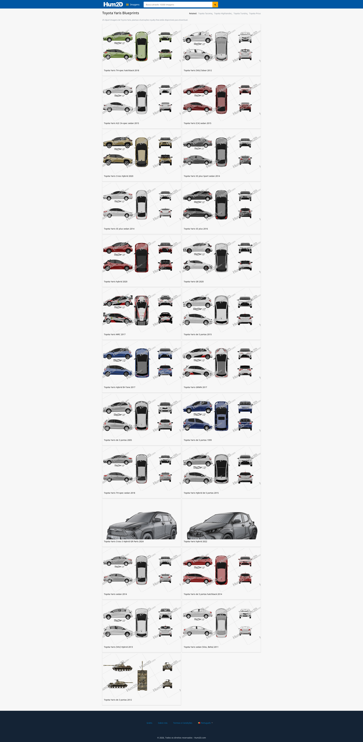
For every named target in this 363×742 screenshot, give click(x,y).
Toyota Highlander (223, 13)
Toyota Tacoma (205, 13)
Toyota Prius (255, 13)
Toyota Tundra (240, 13)
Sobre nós (162, 723)
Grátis (149, 723)
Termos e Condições (182, 723)
